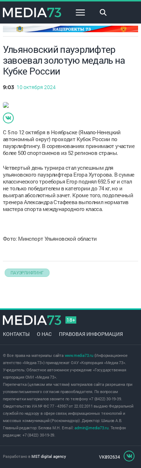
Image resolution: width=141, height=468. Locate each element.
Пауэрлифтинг (27, 272)
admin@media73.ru (91, 427)
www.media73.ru (79, 355)
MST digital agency (48, 456)
